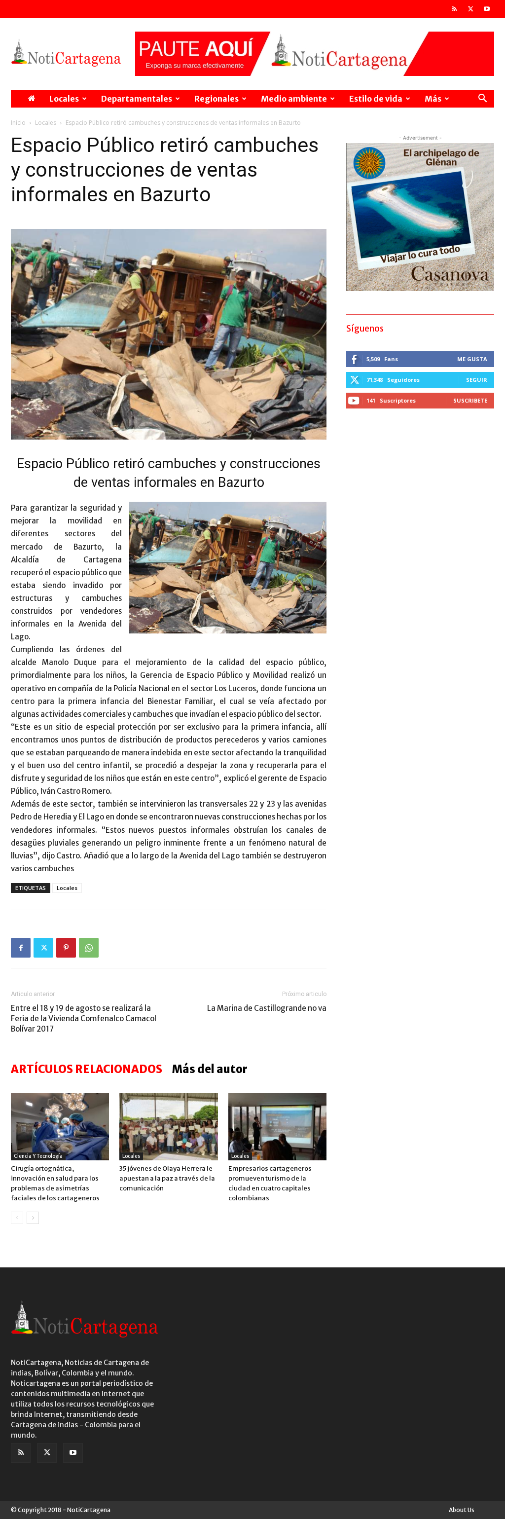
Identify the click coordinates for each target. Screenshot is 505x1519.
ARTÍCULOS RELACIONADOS (86, 1069)
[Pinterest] (66, 948)
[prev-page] (17, 1218)
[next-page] (33, 1218)
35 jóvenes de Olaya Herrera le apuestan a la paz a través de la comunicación (167, 1178)
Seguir (476, 379)
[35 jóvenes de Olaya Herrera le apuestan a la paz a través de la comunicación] (168, 1126)
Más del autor (210, 1069)
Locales (64, 99)
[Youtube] (486, 9)
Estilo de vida (375, 99)
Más (433, 99)
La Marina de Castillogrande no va (266, 1008)
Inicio (18, 122)
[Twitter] (470, 9)
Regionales (216, 99)
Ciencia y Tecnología (38, 1156)
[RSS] (454, 9)
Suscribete (470, 400)
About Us (461, 1510)
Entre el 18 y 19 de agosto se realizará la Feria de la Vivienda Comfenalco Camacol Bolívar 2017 (83, 1018)
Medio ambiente (294, 99)
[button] (482, 99)
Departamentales (136, 99)
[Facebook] (21, 948)
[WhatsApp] (89, 948)
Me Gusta (472, 359)
